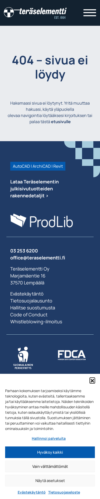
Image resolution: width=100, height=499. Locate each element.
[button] (92, 380)
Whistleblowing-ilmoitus (36, 321)
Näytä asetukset (50, 480)
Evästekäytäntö (32, 492)
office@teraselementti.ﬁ (37, 258)
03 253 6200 (24, 251)
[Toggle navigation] (89, 13)
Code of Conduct (28, 314)
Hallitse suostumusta (32, 308)
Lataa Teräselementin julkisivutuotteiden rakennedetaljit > (34, 189)
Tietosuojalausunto (31, 301)
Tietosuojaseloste (64, 492)
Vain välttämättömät (50, 466)
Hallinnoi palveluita (49, 438)
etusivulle (61, 121)
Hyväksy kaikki (50, 452)
